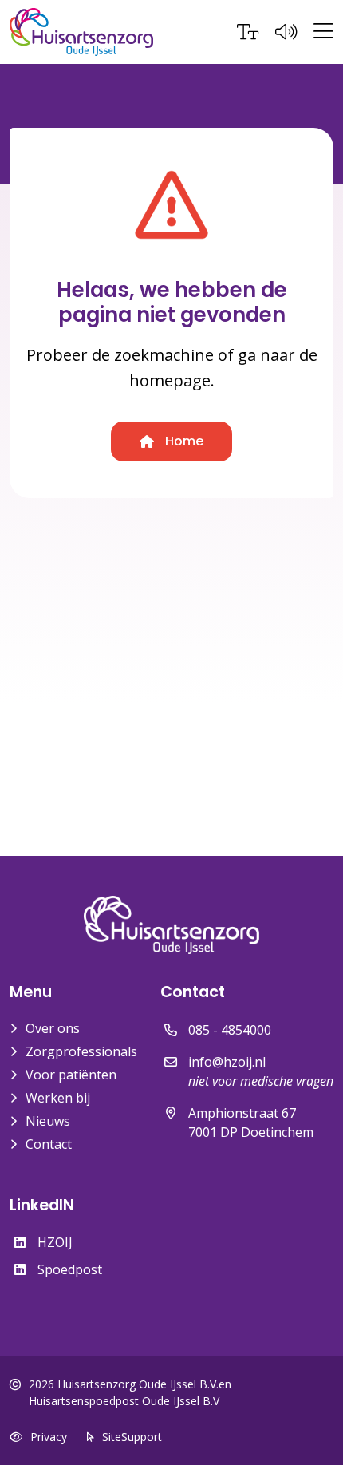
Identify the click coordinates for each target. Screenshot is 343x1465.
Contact (49, 1144)
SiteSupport (132, 1436)
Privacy (48, 1436)
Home (182, 441)
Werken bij (58, 1098)
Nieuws (48, 1121)
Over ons (53, 1028)
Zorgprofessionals (81, 1051)
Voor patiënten (71, 1074)
